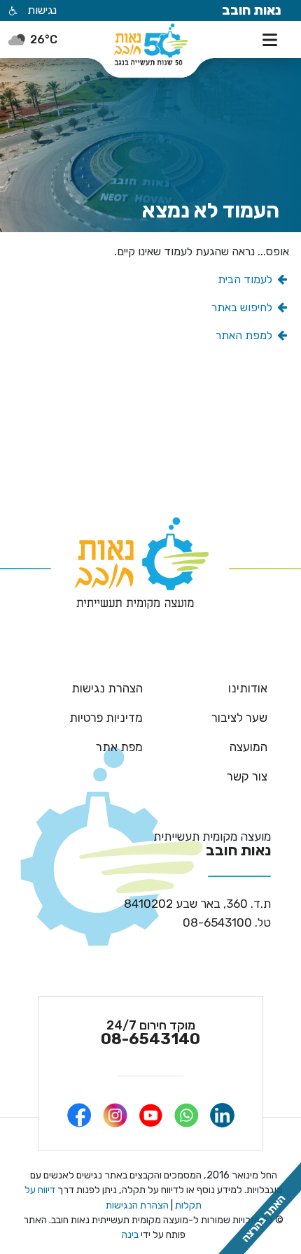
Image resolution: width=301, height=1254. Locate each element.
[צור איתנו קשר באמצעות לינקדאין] (222, 1115)
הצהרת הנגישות (137, 1205)
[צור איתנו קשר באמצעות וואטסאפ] (186, 1115)
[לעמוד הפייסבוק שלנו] (79, 1115)
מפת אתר (119, 747)
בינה (130, 1235)
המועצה (248, 747)
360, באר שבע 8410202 (197, 904)
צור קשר (247, 776)
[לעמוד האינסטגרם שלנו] (115, 1115)
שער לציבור (239, 718)
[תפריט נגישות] (11, 11)
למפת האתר (245, 335)
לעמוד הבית (246, 279)
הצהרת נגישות (107, 688)
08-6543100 (227, 923)
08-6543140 (150, 1033)
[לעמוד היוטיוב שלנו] (151, 1115)
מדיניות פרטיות (106, 718)
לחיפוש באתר (243, 307)
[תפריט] (273, 38)
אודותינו (247, 688)
